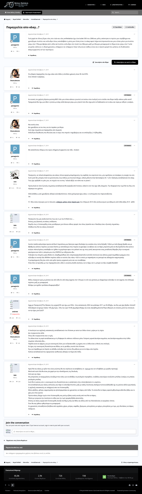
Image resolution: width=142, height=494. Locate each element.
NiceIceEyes (111, 476)
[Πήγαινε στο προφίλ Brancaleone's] (15, 73)
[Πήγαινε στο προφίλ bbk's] (15, 218)
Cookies (47, 490)
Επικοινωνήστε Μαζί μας (35, 490)
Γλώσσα (7, 490)
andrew (15, 312)
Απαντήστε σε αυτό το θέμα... (25, 431)
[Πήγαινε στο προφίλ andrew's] (15, 304)
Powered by (126, 490)
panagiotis (15, 45)
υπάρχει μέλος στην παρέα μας (68, 202)
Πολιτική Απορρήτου (19, 490)
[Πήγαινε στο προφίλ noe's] (15, 174)
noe (15, 182)
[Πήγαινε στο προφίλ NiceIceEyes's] (104, 477)
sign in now (49, 425)
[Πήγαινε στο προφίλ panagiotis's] (15, 37)
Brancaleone (15, 81)
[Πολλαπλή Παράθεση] (29, 88)
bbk (15, 225)
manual (87, 369)
